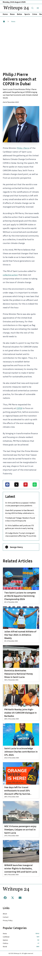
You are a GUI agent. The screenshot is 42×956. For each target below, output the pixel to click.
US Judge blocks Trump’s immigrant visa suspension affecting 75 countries (20, 534)
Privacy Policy (7, 920)
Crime (34, 14)
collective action (10, 275)
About (5, 914)
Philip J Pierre (23, 148)
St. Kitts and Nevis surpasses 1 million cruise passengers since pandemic (20, 504)
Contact (6, 917)
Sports (27, 14)
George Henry (16, 547)
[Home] (4, 21)
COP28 (19, 408)
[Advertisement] (21, 47)
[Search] (32, 8)
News (12, 14)
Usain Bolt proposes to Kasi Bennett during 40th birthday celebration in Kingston (19, 511)
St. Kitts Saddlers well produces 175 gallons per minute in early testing (19, 526)
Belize (19, 14)
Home (5, 14)
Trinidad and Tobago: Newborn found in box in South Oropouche (20, 519)
